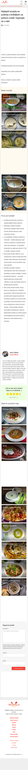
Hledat (21, 3)
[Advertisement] (14, 38)
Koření (14, 727)
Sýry (14, 732)
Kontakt (14, 743)
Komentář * (5, 628)
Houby (14, 729)
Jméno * (5, 652)
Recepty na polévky (17, 6)
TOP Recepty (9, 6)
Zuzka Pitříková (14, 354)
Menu (25, 3)
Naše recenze (14, 720)
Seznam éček (14, 734)
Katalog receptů (14, 718)
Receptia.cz (3, 6)
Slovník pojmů (14, 736)
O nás (14, 745)
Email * (4, 660)
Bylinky (14, 725)
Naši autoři (14, 747)
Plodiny (14, 722)
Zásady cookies (14, 740)
